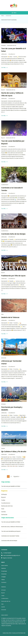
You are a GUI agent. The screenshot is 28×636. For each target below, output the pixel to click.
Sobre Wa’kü (4, 565)
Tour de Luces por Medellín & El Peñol (10, 486)
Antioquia (3, 45)
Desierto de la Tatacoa (10, 317)
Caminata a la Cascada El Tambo (10, 536)
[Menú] (12, 12)
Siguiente (16, 476)
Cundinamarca (4, 184)
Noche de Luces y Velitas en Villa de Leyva (12, 526)
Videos (3, 579)
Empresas (3, 574)
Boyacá (3, 89)
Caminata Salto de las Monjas (13, 234)
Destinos (3, 568)
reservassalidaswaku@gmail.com (11, 555)
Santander (3, 358)
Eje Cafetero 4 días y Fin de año (13, 451)
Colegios (3, 577)
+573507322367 (7, 553)
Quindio (3, 448)
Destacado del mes (11, 45)
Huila (2, 314)
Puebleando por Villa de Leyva (13, 276)
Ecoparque (4, 571)
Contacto (3, 582)
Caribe (3, 500)
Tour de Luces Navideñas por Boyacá (10, 531)
